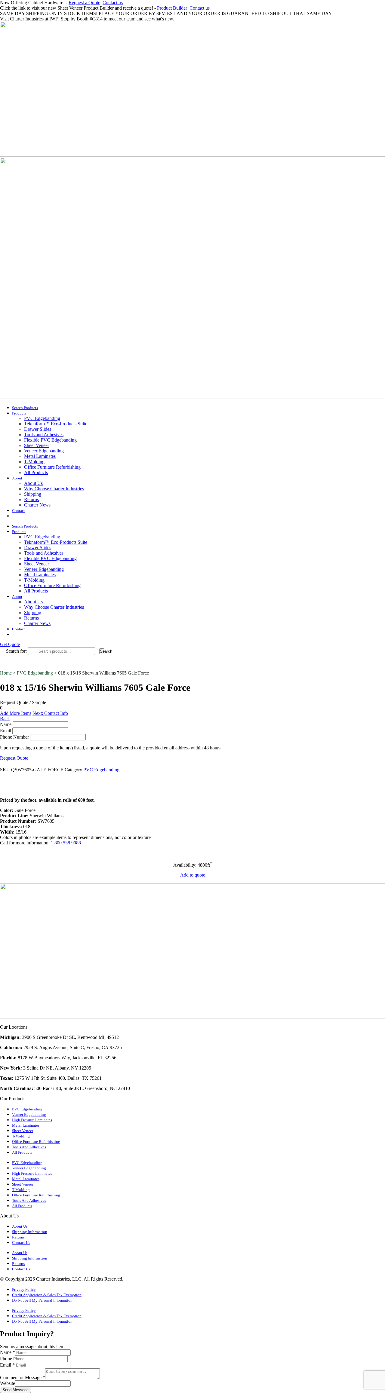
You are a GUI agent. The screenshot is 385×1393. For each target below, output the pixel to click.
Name (5, 724)
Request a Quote (84, 2)
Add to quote (192, 874)
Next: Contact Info (50, 713)
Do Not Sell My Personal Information (42, 1300)
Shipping (32, 494)
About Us (33, 483)
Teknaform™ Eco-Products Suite (55, 423)
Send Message (15, 1390)
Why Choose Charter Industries (54, 488)
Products (19, 413)
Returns (31, 499)
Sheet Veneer (36, 445)
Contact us (113, 2)
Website (7, 1383)
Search (102, 651)
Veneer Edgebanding (44, 450)
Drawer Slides (37, 429)
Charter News (37, 504)
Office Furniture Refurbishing (52, 467)
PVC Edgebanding (42, 418)
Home (6, 672)
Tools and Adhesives (43, 434)
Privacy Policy (24, 1289)
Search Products (25, 408)
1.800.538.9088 (66, 842)
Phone (6, 1358)
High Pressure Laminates (32, 1120)
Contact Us (21, 1243)
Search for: (16, 651)
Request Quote (14, 758)
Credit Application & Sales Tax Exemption (47, 1295)
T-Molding (34, 461)
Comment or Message (22, 1377)
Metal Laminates (40, 456)
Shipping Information (29, 1232)
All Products (36, 472)
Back (5, 718)
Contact (18, 511)
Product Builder (172, 8)
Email (5, 730)
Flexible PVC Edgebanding (50, 439)
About (17, 478)
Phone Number (14, 736)
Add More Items (15, 713)
